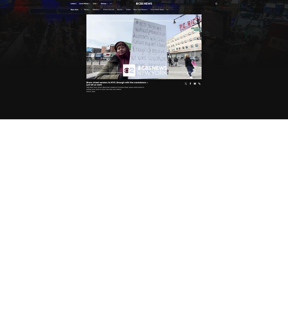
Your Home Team (157, 10)
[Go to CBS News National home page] (144, 3)
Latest (73, 3)
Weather (96, 10)
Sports (119, 10)
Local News (84, 3)
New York (74, 10)
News (86, 10)
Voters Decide (108, 10)
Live (95, 3)
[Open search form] (216, 4)
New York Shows (140, 10)
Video (128, 10)
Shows (104, 3)
